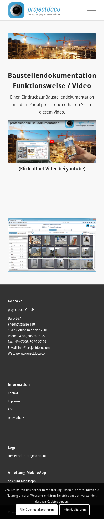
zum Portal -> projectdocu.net (27, 455)
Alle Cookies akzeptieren (37, 509)
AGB (10, 409)
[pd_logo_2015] (43, 10)
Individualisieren (74, 509)
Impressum (15, 401)
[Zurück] (19, 244)
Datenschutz (16, 417)
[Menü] (89, 10)
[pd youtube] (52, 141)
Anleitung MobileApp (22, 481)
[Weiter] (84, 244)
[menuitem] (89, 10)
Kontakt (13, 393)
